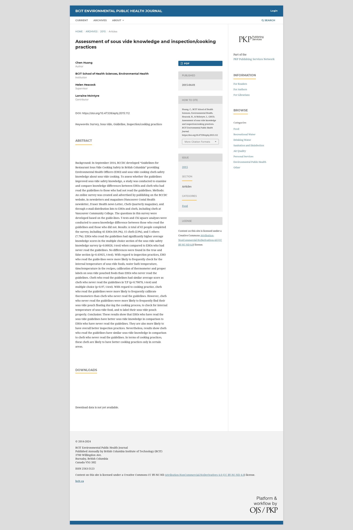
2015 (103, 31)
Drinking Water (242, 140)
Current (81, 20)
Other (236, 167)
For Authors (240, 89)
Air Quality (239, 151)
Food (185, 206)
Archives (100, 20)
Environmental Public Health (249, 162)
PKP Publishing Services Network (253, 59)
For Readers (240, 83)
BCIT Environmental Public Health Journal (118, 11)
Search (269, 20)
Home (79, 31)
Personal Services (243, 156)
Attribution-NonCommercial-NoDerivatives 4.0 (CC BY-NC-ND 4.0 (200, 240)
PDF (186, 63)
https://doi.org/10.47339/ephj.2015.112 (106, 113)
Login (274, 10)
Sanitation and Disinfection (248, 145)
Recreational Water (244, 134)
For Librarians (241, 94)
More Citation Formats (197, 141)
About (117, 20)
